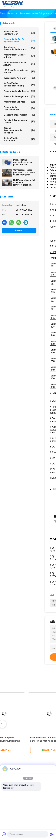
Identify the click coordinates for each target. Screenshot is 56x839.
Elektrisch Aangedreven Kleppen (19, 121)
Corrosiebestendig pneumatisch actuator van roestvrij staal (24, 172)
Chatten (19, 230)
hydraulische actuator (19, 78)
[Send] (51, 834)
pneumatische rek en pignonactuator (19, 40)
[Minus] (52, 769)
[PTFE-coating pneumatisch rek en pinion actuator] (7, 163)
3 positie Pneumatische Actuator (19, 63)
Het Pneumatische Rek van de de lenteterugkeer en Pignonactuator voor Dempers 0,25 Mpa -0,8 (24, 182)
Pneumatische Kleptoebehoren (19, 108)
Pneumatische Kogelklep (19, 96)
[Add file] (4, 834)
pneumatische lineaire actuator (19, 56)
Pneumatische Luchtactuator (19, 32)
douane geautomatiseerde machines (19, 130)
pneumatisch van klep (19, 102)
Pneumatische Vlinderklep (19, 91)
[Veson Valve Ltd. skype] (25, 222)
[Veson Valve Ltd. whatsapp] (11, 222)
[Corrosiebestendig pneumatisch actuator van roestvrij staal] (7, 173)
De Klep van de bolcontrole (19, 139)
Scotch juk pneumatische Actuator (19, 48)
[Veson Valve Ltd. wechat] (18, 222)
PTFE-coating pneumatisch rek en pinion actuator (22, 162)
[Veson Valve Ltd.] (13, 4)
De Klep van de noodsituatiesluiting (19, 84)
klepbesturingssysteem (19, 115)
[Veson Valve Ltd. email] (4, 222)
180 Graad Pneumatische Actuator (19, 71)
